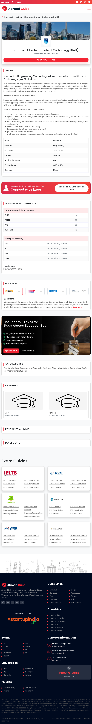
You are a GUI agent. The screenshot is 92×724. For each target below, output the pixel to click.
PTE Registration (77, 510)
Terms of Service (58, 718)
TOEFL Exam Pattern (78, 480)
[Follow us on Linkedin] (22, 602)
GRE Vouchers (30, 542)
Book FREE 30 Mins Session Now (72, 188)
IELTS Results (8, 487)
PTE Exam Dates (56, 510)
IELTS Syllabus (9, 484)
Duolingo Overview (11, 507)
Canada (7, 675)
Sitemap (87, 718)
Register (17, 2)
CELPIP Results (55, 542)
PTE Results (54, 513)
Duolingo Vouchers (32, 516)
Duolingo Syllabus (10, 510)
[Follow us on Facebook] (77, 2)
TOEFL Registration (78, 484)
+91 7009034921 (59, 657)
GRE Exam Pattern (31, 536)
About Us (53, 590)
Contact (53, 593)
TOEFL (6, 646)
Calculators (76, 602)
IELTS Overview (9, 480)
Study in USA (55, 615)
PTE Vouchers (76, 513)
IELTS (6, 643)
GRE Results (8, 542)
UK (5, 672)
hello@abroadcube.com (63, 650)
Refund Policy (30, 688)
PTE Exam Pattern (77, 507)
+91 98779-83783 (69, 673)
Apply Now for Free (46, 60)
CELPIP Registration (78, 539)
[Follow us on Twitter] (81, 2)
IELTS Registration (31, 484)
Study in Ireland (56, 630)
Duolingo (7, 653)
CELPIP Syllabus (55, 539)
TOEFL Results (55, 487)
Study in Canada (57, 618)
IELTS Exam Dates (31, 487)
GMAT (27, 646)
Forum (74, 596)
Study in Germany (57, 621)
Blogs (73, 590)
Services (53, 599)
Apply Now (10, 350)
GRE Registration (31, 539)
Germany (29, 672)
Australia (29, 669)
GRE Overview (9, 536)
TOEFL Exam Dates (57, 484)
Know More (27, 350)
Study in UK (54, 624)
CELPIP (6, 656)
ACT (27, 653)
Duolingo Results (10, 513)
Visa (51, 596)
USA (5, 669)
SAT (26, 649)
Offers (74, 599)
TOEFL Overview (55, 480)
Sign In (6, 2)
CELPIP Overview (56, 536)
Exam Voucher (56, 602)
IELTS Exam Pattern (32, 480)
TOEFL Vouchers (77, 487)
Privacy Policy (9, 688)
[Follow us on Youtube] (89, 2)
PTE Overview (54, 507)
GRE (26, 643)
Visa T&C (29, 691)
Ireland (28, 675)
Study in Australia (57, 627)
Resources (75, 593)
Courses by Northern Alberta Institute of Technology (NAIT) (31, 17)
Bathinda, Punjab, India (62, 643)
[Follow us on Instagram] (85, 2)
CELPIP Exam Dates (78, 542)
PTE (5, 649)
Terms (6, 691)
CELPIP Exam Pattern (78, 536)
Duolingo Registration (33, 513)
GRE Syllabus (8, 539)
